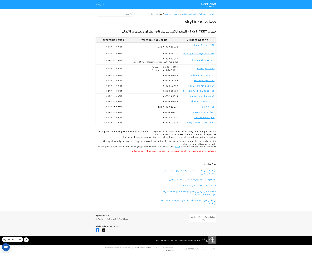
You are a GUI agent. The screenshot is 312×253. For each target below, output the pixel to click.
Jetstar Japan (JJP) (204, 117)
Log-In (158, 240)
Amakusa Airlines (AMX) (202, 96)
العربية (101, 4)
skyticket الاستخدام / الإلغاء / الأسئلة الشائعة (199, 14)
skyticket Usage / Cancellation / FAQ (203, 218)
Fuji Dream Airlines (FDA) (201, 85)
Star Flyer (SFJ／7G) (204, 80)
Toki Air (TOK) (207, 106)
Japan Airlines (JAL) (204, 45)
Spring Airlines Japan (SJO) (200, 122)
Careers (156, 248)
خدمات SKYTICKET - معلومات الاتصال (199, 185)
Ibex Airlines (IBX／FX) (203, 101)
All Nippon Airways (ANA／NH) (199, 53)
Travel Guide (123, 219)
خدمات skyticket (172, 14)
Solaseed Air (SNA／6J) (202, 75)
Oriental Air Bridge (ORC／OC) (199, 90)
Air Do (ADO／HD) (206, 68)
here (177, 136)
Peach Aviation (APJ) (204, 112)
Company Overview (168, 248)
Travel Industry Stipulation (142, 248)
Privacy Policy (169, 251)
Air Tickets (99, 219)
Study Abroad (111, 219)
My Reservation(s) (167, 240)
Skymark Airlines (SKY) (203, 60)
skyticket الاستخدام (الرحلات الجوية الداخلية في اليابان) (193, 179)
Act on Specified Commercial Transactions (118, 248)
